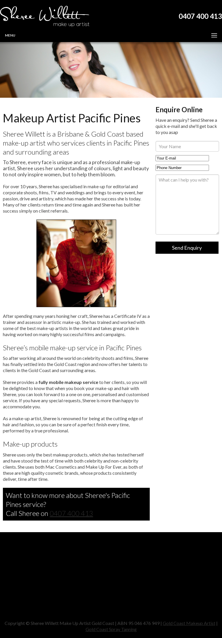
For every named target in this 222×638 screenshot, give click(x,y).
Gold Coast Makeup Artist (189, 623)
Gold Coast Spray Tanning (111, 629)
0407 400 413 (71, 513)
